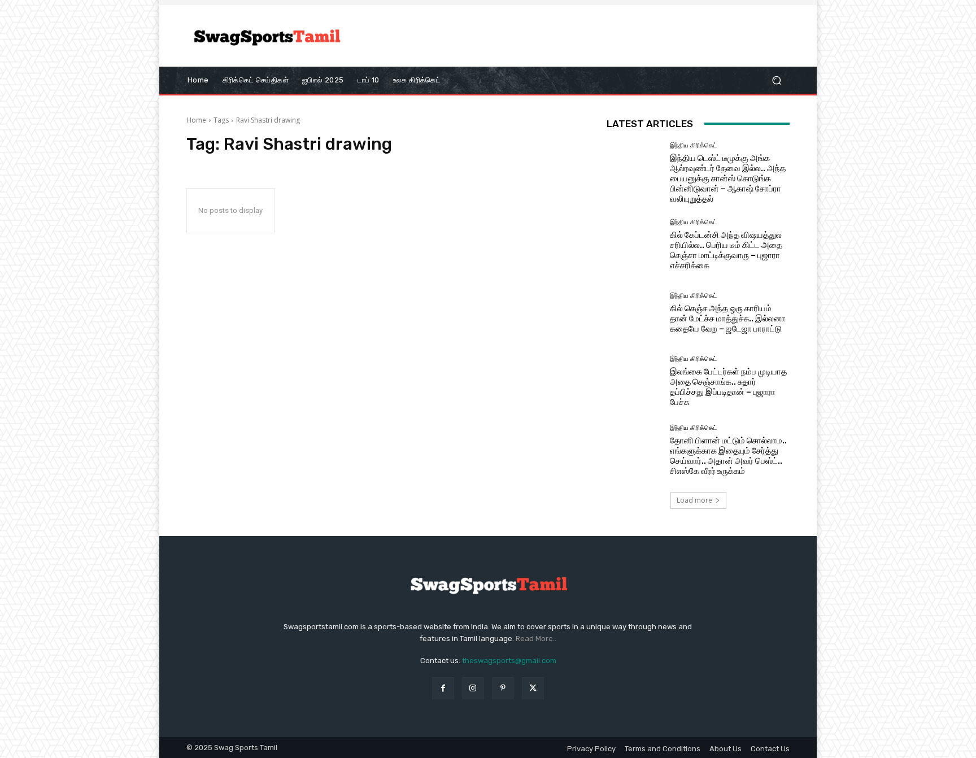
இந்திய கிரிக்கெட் (693, 145)
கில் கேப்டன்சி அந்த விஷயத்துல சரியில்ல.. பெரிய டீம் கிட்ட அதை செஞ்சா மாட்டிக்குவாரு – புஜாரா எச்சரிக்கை (726, 250)
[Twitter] (533, 688)
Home (196, 120)
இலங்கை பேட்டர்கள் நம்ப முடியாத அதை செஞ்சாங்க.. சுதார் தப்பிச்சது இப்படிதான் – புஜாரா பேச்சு (728, 387)
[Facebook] (443, 688)
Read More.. (536, 638)
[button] (776, 80)
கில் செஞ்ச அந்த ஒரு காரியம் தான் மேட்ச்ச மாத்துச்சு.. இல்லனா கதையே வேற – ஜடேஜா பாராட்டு (728, 318)
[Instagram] (473, 688)
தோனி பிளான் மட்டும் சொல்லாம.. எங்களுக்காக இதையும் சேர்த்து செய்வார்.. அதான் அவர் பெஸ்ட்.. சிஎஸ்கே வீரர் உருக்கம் (728, 455)
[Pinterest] (503, 688)
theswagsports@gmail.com (509, 660)
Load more (694, 500)
